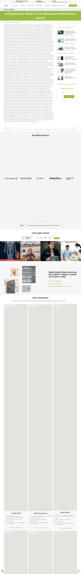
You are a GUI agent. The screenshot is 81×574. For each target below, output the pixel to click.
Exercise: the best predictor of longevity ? (71, 48)
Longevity (47, 5)
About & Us (15, 5)
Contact (61, 5)
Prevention (23, 5)
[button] (31, 221)
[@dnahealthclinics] (23, 238)
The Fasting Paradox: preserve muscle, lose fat (70, 40)
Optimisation (31, 5)
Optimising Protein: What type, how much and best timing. (70, 32)
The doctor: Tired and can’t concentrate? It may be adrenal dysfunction (70, 71)
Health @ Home (55, 5)
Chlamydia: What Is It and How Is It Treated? (70, 64)
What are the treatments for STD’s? (70, 77)
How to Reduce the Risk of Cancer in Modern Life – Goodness (71, 58)
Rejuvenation (39, 5)
